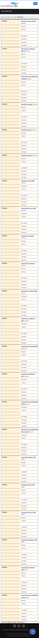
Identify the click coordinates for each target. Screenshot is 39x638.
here (25, 622)
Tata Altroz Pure (26, 130)
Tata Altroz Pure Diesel (28, 21)
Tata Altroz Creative (27, 236)
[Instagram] (19, 625)
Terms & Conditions (15, 629)
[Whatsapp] (23, 625)
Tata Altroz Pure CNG (28, 485)
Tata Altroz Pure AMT (28, 181)
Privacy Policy (25, 629)
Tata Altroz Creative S (28, 263)
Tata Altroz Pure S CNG (28, 512)
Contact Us (6, 629)
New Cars (11, 17)
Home (2, 17)
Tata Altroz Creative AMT (29, 291)
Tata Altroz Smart (27, 104)
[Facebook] (14, 625)
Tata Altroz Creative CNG (29, 540)
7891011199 (8, 11)
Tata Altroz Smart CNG (28, 457)
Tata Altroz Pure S (27, 155)
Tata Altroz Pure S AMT (28, 208)
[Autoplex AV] (10, 4)
